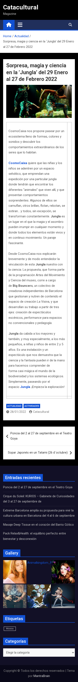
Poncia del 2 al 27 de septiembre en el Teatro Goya (41, 436)
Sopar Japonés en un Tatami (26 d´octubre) (38, 452)
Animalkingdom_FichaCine (45, 563)
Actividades (32, 406)
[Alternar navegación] (20, 24)
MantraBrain (41, 676)
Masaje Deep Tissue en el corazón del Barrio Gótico (39, 524)
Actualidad (14, 406)
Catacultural (20, 7)
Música (10, 628)
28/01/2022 (18, 411)
